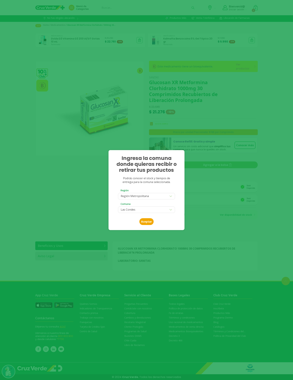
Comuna (126, 204)
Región (125, 190)
